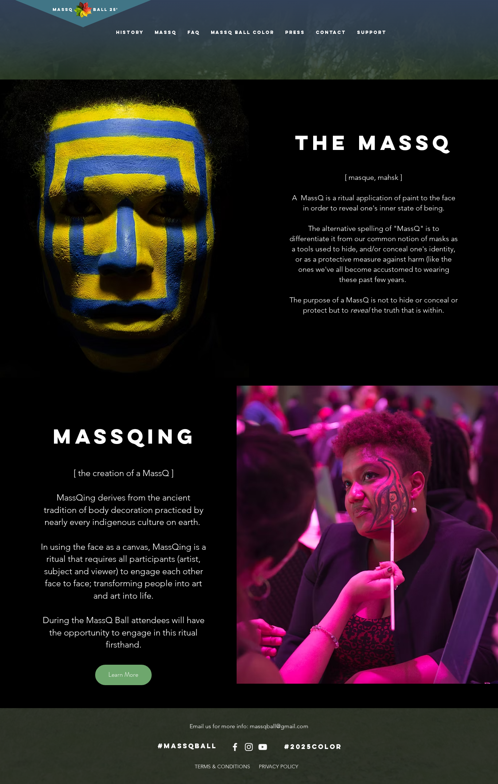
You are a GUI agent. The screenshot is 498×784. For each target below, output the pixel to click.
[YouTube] (262, 747)
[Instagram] (249, 747)
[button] (242, 32)
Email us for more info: (220, 726)
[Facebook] (235, 747)
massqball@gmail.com (279, 726)
